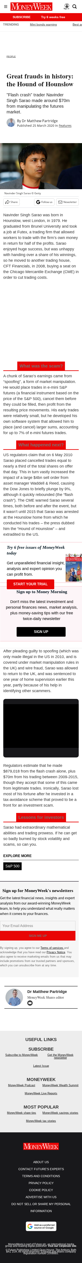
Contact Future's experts (41, 1169)
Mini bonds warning (43, 24)
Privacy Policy (41, 1183)
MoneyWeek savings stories (60, 1112)
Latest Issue (41, 1065)
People (11, 56)
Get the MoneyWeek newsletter (60, 1056)
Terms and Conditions (41, 1176)
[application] (41, 725)
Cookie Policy (41, 1190)
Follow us (46, 202)
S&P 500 (12, 866)
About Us (41, 1162)
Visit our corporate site (62, 1245)
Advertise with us (41, 1197)
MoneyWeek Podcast (21, 1085)
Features (65, 125)
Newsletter (70, 202)
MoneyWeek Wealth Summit (60, 1085)
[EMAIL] (31, 1003)
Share (14, 202)
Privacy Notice (56, 952)
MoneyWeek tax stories (41, 1121)
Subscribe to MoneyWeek (21, 1055)
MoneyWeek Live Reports (41, 1093)
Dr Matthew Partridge (40, 120)
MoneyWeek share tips (21, 1112)
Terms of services (52, 947)
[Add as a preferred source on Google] (41, 1226)
